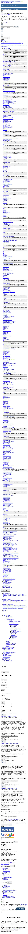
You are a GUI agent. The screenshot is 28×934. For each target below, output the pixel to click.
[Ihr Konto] (2, 35)
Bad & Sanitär (6, 594)
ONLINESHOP (6, 615)
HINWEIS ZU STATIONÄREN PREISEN (9, 20)
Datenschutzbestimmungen (13, 819)
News (4, 893)
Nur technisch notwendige (6, 930)
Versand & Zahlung (7, 877)
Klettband (8, 606)
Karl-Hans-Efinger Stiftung (9, 897)
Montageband (24, 606)
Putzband (10, 608)
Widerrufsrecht (6, 876)
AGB (10, 820)
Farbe (2, 695)
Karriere (5, 888)
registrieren (5, 41)
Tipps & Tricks (6, 872)
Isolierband (11, 605)
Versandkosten (23, 904)
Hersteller (3, 680)
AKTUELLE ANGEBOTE (9, 652)
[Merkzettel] (1, 33)
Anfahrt (5, 885)
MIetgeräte (5, 868)
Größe (2, 690)
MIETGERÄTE (6, 658)
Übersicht (3, 43)
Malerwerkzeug (12, 601)
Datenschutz (6, 874)
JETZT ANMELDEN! (5, 14)
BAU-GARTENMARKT (8, 647)
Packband (5, 608)
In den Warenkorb (5, 737)
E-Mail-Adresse (4, 816)
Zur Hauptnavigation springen (11, 2)
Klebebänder (17, 605)
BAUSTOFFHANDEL (8, 648)
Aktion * (2, 815)
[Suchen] (14, 27)
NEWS (4, 651)
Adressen (15, 43)
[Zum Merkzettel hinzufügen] (3, 715)
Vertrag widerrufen (5, 864)
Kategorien (3, 685)
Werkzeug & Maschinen (12, 595)
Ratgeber (5, 895)
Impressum (5, 879)
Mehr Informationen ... (18, 928)
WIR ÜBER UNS (7, 649)
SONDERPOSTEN (22, 595)
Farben (5, 600)
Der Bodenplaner (7, 869)
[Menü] (2, 24)
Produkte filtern (6, 672)
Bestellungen (20, 43)
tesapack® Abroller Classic (7, 764)
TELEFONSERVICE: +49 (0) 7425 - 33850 (9, 5)
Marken (5, 596)
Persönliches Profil (9, 43)
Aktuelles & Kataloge (8, 892)
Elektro (11, 594)
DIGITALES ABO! (7, 655)
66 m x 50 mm (8, 693)
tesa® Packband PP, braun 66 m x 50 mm (10, 743)
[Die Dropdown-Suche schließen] (17, 27)
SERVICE (5, 654)
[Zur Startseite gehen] (5, 22)
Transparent (7, 699)
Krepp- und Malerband (16, 606)
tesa (6, 682)
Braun (6, 698)
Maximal (6, 706)
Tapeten (17, 601)
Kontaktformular (11, 862)
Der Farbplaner (6, 871)
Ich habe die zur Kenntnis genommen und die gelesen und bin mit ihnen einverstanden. (13, 820)
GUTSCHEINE (6, 657)
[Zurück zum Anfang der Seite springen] (2, 926)
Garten (22, 594)
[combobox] (7, 27)
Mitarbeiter (5, 887)
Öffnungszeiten (6, 886)
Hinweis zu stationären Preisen (9, 890)
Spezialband (15, 608)
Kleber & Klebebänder (13, 624)
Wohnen (5, 595)
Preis (2, 702)
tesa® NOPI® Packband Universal (8, 716)
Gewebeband (6, 605)
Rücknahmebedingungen (8, 896)
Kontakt (5, 878)
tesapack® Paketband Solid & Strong (9, 788)
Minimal (6, 703)
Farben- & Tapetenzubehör (12, 600)
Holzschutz (20, 600)
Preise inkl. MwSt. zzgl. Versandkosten (9, 735)
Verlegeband (20, 608)
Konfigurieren (15, 930)
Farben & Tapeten (17, 594)
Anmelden (3, 40)
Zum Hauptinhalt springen (6, 1)
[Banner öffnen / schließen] (2, 11)
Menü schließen (6, 38)
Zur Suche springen (16, 1)
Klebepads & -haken (15, 629)
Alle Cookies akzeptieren (6, 931)
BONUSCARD (6, 659)
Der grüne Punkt (6, 891)
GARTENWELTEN (7, 653)
